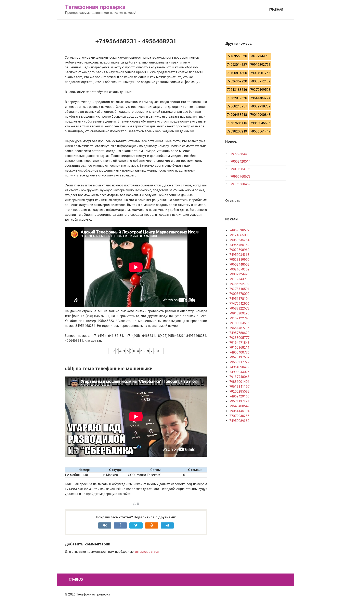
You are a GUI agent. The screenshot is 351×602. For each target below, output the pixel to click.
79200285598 (239, 391)
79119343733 (239, 279)
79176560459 (240, 184)
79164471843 (239, 343)
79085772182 (260, 81)
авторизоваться (146, 552)
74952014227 (237, 65)
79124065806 (239, 235)
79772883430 (240, 154)
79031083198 (240, 169)
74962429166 (239, 396)
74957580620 (239, 333)
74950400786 (239, 352)
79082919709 (260, 106)
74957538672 (239, 230)
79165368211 (239, 347)
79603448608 (239, 264)
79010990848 (260, 115)
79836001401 (239, 382)
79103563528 (237, 56)
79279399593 (260, 90)
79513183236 (237, 90)
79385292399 (239, 284)
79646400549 (239, 406)
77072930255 (239, 416)
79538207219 (237, 131)
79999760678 (240, 176)
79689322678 (239, 308)
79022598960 (239, 250)
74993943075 (239, 372)
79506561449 (260, 131)
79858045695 (260, 123)
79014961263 (260, 73)
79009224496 (239, 274)
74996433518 (237, 115)
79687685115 (237, 123)
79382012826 (237, 98)
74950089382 (239, 421)
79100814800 (237, 73)
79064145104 (239, 411)
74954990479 (239, 367)
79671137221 (239, 401)
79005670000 (239, 294)
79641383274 (260, 98)
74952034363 (239, 255)
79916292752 (260, 65)
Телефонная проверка (95, 7)
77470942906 (239, 303)
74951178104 (239, 299)
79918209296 (239, 313)
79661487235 (239, 328)
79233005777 (239, 338)
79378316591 (239, 289)
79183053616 (239, 323)
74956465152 (239, 245)
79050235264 (239, 240)
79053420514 (240, 161)
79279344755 (260, 56)
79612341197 (239, 387)
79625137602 (239, 357)
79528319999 (239, 260)
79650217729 (239, 362)
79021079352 (239, 269)
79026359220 (237, 81)
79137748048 (239, 377)
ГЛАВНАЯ (276, 9)
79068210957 (237, 106)
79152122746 (239, 318)
